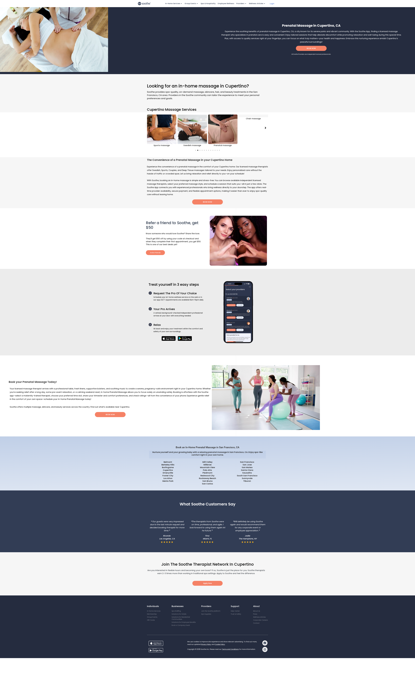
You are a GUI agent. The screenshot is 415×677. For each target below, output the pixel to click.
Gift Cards (151, 620)
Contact (256, 623)
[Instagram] (264, 649)
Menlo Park (167, 481)
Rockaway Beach (207, 478)
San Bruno (207, 481)
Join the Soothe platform (210, 611)
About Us (256, 611)
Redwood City (207, 475)
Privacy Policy (206, 644)
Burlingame (168, 467)
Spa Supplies (206, 614)
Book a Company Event (181, 625)
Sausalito (247, 472)
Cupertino (168, 470)
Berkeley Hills (167, 464)
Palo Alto (207, 470)
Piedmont (207, 472)
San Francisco (247, 462)
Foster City (167, 475)
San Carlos (207, 483)
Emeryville (168, 472)
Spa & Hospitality (208, 3)
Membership (152, 614)
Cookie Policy (220, 644)
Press (255, 614)
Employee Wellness (226, 3)
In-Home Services (153, 611)
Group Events (152, 617)
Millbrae (207, 464)
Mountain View (207, 467)
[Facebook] (264, 643)
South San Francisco (247, 475)
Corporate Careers (260, 620)
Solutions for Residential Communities (181, 618)
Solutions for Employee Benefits (184, 622)
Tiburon (247, 481)
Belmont (168, 462)
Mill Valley (207, 462)
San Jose (247, 464)
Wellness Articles (256, 3)
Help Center (235, 611)
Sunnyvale (247, 478)
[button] (195, 150)
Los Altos (167, 478)
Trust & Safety (236, 614)
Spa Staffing (176, 611)
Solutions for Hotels (179, 614)
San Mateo (247, 467)
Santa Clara (247, 470)
